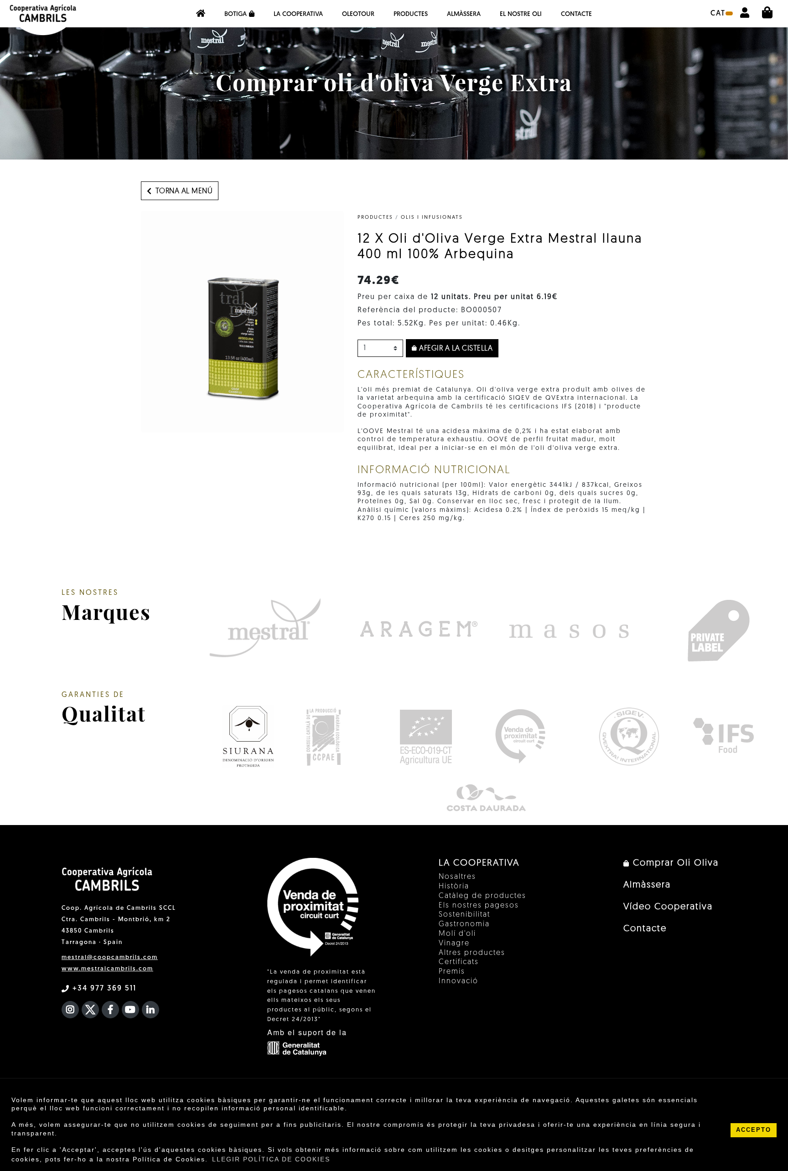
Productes (411, 14)
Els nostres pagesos (479, 905)
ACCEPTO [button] (753, 1130)
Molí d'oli (457, 934)
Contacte (576, 14)
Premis (452, 971)
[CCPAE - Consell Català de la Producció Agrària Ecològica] (323, 736)
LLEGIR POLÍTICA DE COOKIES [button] (271, 1159)
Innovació (458, 981)
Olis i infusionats (432, 217)
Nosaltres (457, 877)
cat (718, 13)
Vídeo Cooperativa (668, 907)
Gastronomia (464, 924)
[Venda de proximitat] (520, 736)
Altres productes (472, 953)
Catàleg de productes (482, 896)
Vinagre (454, 943)
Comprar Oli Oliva (674, 863)
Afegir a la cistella (455, 348)
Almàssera (464, 14)
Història (454, 886)
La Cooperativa (298, 14)
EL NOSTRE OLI (521, 14)
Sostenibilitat (464, 914)
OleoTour (358, 14)
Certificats (459, 962)
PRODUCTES (375, 217)
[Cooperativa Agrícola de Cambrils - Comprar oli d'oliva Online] (200, 14)
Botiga (235, 14)
